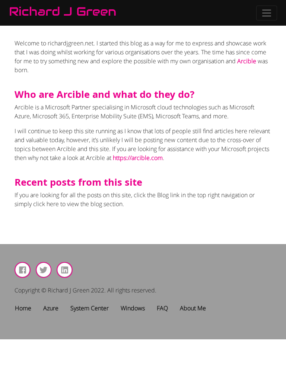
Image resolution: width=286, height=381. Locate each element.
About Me (193, 308)
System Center (89, 308)
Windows (133, 308)
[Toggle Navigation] (266, 13)
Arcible (246, 61)
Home (23, 308)
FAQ (162, 308)
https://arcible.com (138, 158)
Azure (50, 308)
